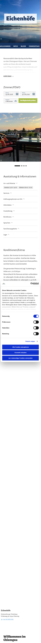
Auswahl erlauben (20, 352)
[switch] (36, 321)
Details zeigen (30, 341)
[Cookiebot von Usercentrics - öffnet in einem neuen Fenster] (30, 284)
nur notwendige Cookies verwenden (20, 358)
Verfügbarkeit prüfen (28, 100)
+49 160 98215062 (8, 619)
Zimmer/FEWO (34, 46)
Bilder (23, 46)
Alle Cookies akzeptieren (20, 347)
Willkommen (5, 46)
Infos (15, 46)
